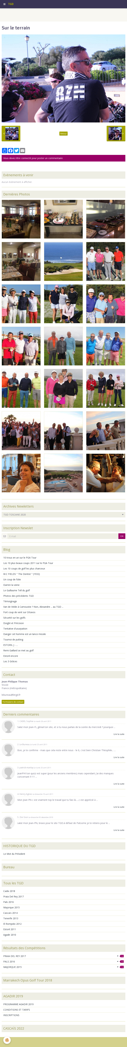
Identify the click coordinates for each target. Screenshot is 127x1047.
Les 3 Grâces (10, 661)
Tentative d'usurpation (15, 628)
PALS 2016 (63, 961)
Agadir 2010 (9, 934)
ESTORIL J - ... (10, 645)
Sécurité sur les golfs (14, 617)
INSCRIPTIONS (11, 1015)
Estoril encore (10, 655)
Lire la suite (119, 734)
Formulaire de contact (13, 701)
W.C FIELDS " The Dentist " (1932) (21, 574)
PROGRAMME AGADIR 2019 (18, 1004)
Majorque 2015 (11, 907)
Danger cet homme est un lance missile (24, 634)
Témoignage (10, 601)
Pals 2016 (8, 902)
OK (122, 536)
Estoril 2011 (9, 929)
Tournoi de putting (13, 639)
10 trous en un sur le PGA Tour (19, 557)
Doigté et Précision (13, 623)
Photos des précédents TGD (18, 595)
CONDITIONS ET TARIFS (16, 1009)
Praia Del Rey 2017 (13, 896)
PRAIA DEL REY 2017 (63, 956)
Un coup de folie (12, 579)
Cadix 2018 (9, 891)
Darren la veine (11, 584)
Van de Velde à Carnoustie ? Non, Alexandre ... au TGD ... (33, 606)
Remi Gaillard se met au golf (18, 650)
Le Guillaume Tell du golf (16, 590)
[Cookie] (7, 1040)
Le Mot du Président (14, 853)
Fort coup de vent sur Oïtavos (19, 612)
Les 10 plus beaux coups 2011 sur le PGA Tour (28, 563)
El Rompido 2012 (12, 923)
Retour (63, 133)
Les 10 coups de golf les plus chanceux (24, 568)
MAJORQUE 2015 (63, 967)
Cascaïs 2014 (10, 912)
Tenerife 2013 (10, 918)
